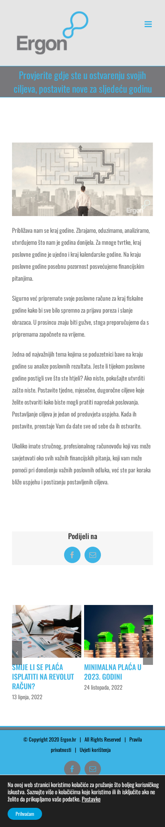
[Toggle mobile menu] (149, 24)
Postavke (91, 799)
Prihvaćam (25, 813)
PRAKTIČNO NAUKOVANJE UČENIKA (115, 672)
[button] (17, 658)
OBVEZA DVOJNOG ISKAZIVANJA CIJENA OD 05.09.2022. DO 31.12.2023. (45, 681)
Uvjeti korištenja (97, 759)
